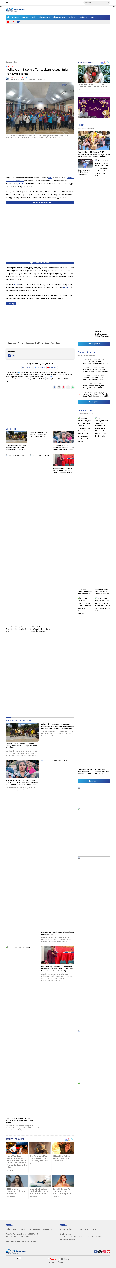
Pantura (21, 183)
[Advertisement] (58, 42)
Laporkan (27, 367)
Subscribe (52, 367)
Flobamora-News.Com (18, 78)
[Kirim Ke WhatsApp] (72, 387)
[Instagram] (104, 1252)
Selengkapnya (93, 344)
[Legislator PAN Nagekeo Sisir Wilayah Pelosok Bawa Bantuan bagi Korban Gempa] (40, 539)
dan (69, 273)
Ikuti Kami (40, 367)
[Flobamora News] (15, 10)
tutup (18, 1258)
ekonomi (66, 287)
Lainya (93, 17)
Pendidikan (83, 17)
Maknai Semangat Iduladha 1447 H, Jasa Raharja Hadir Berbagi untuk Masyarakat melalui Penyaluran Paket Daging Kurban (102, 591)
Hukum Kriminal (44, 17)
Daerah (25, 17)
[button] (108, 2)
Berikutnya (11, 304)
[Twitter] (100, 1252)
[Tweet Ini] (59, 387)
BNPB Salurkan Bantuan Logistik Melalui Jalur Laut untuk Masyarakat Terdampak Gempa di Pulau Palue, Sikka (102, 334)
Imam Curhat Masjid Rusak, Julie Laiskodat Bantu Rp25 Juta (16, 629)
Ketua (16, 284)
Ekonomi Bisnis (59, 17)
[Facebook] (96, 1252)
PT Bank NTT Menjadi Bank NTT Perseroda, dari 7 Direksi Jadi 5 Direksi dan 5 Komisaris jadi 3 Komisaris (102, 771)
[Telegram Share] (68, 387)
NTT (50, 177)
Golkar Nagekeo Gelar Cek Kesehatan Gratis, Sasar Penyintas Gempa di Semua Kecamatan (16, 447)
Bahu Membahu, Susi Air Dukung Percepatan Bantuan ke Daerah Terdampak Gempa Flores (85, 172)
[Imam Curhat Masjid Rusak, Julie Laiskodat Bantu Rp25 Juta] (16, 539)
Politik (33, 17)
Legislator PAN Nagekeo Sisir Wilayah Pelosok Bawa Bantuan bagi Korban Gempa (40, 629)
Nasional (15, 17)
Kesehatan (72, 17)
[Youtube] (108, 1252)
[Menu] (7, 3)
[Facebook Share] (54, 387)
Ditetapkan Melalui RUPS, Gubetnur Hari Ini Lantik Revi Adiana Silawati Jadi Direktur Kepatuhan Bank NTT (85, 771)
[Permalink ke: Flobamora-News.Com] (7, 78)
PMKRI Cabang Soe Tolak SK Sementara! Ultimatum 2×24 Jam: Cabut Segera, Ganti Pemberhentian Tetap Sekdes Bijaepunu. (63, 470)
